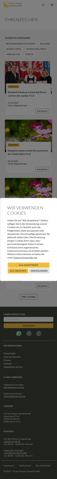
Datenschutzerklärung (25, 257)
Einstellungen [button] (39, 271)
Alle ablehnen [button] (18, 271)
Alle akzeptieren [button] (28, 265)
